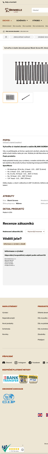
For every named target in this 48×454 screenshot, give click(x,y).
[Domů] (5, 37)
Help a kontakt (10, 2)
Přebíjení (41, 340)
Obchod (6, 21)
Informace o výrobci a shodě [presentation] (14, 244)
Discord (9, 363)
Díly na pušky (17, 26)
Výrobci (36, 21)
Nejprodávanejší (8, 318)
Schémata (21, 21)
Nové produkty (7, 323)
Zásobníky (41, 334)
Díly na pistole (27, 26)
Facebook (36, 363)
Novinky (5, 334)
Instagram (22, 363)
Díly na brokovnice (38, 26)
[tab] (14, 243)
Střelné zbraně (6, 26)
